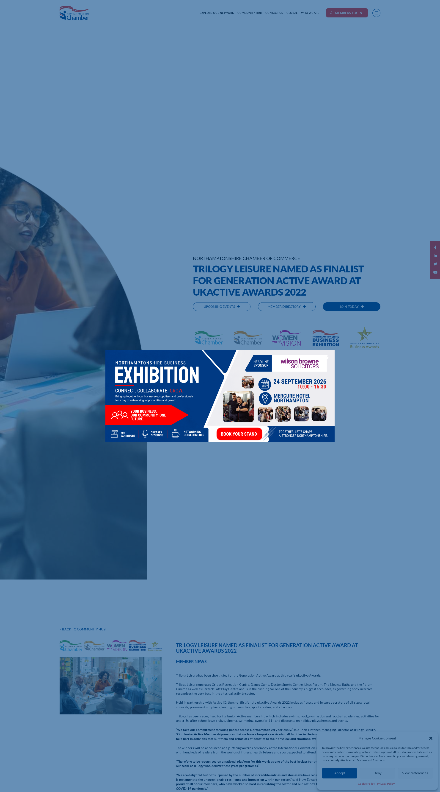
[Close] (326, 357)
